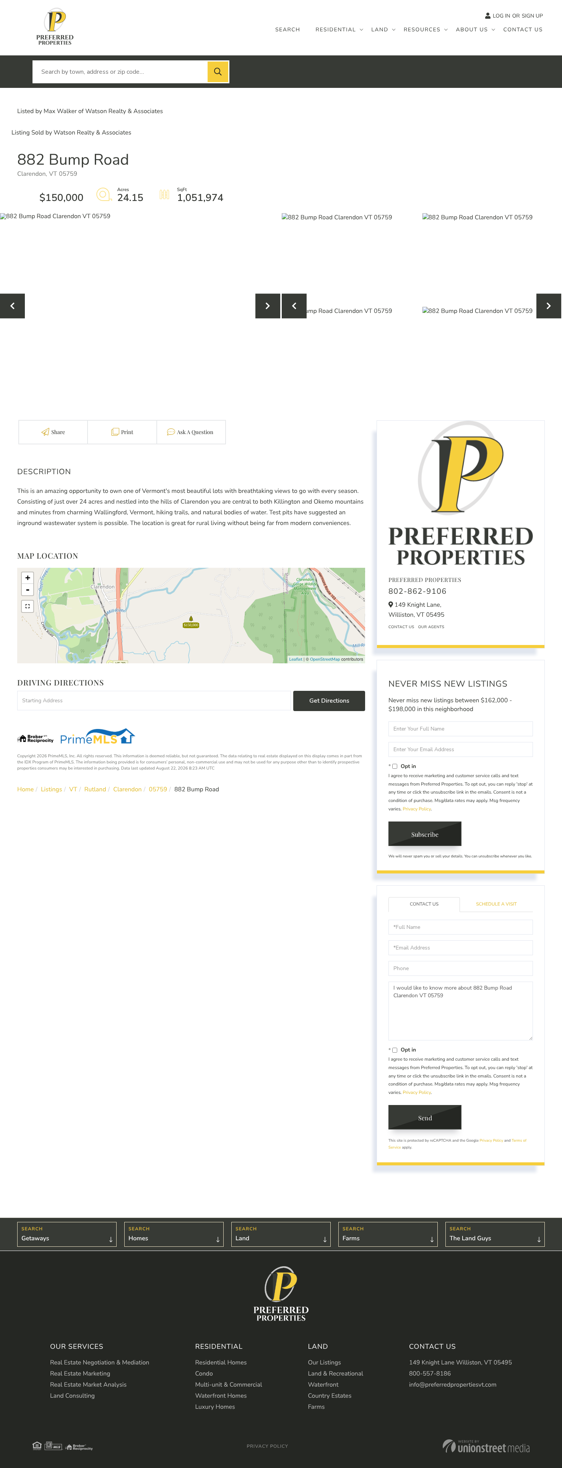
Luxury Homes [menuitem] (215, 1407)
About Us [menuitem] (472, 29)
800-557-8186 (430, 1373)
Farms (351, 1238)
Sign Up (532, 15)
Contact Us (401, 627)
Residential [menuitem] (336, 29)
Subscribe (425, 834)
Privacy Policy (416, 809)
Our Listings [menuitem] (324, 1362)
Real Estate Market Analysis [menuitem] (88, 1385)
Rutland (95, 789)
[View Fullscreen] (27, 606)
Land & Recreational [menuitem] (335, 1373)
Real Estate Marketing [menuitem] (80, 1373)
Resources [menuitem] (422, 29)
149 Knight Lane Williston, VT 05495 (460, 1362)
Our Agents (431, 627)
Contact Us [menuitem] (523, 29)
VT (73, 789)
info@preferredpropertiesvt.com (453, 1385)
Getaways (35, 1238)
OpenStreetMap (325, 659)
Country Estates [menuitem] (329, 1396)
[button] (218, 72)
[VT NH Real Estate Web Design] (486, 1446)
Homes (138, 1238)
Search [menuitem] (287, 29)
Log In (501, 15)
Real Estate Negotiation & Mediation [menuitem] (99, 1362)
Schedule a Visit (496, 904)
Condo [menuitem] (204, 1373)
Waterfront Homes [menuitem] (221, 1396)
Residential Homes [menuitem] (221, 1362)
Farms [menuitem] (316, 1407)
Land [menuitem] (379, 29)
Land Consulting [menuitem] (72, 1396)
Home (25, 789)
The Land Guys (470, 1238)
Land (242, 1238)
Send (425, 1118)
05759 (158, 789)
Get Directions (329, 701)
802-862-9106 (417, 592)
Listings (51, 789)
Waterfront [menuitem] (323, 1385)
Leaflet (295, 659)
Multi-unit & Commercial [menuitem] (228, 1385)
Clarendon (127, 789)
